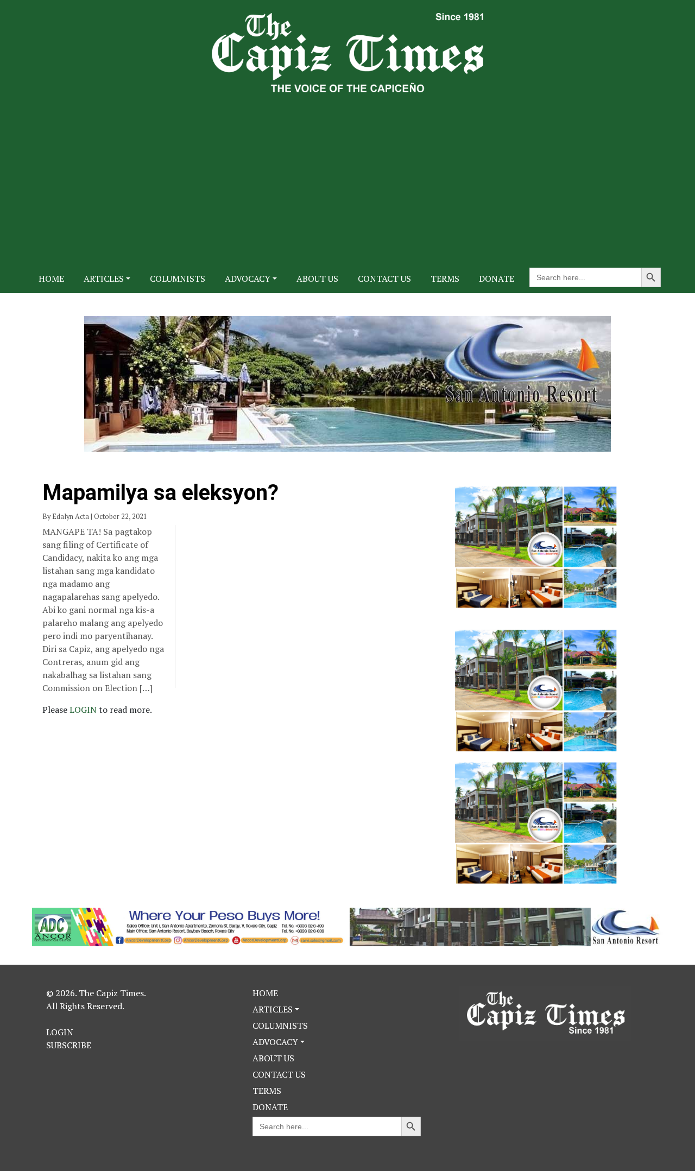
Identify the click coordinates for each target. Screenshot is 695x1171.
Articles (104, 278)
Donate (496, 278)
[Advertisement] (347, 174)
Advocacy (247, 278)
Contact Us (384, 278)
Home (51, 278)
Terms (445, 278)
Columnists (177, 278)
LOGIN (84, 710)
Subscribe (68, 1045)
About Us (317, 278)
